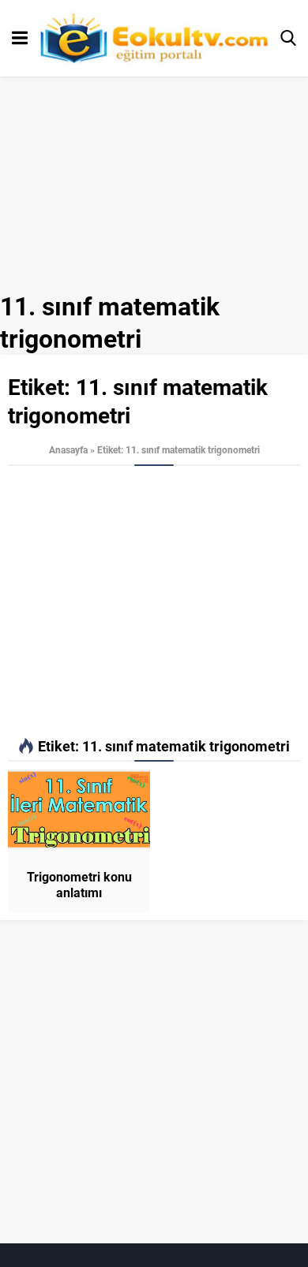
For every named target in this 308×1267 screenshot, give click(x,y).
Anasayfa (68, 449)
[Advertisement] (154, 602)
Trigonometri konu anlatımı (79, 884)
